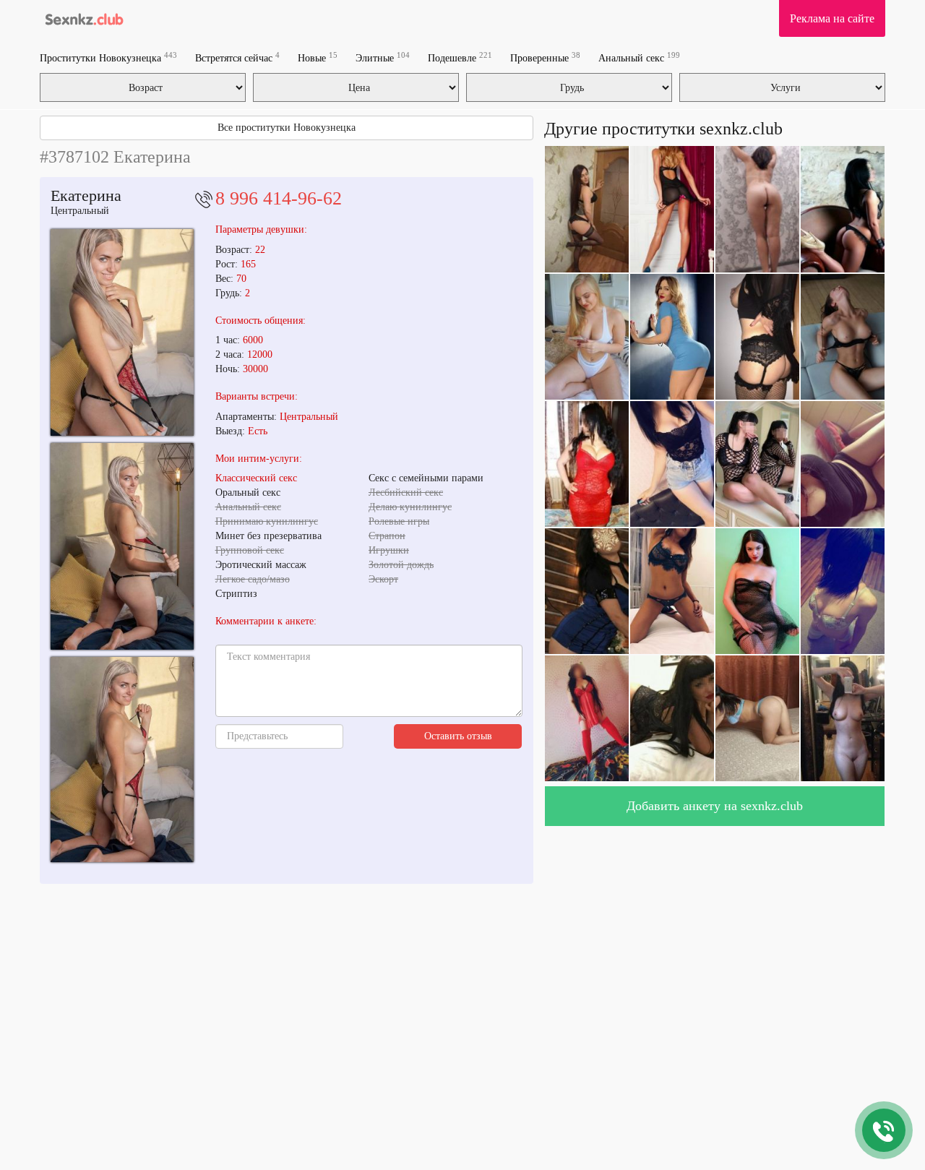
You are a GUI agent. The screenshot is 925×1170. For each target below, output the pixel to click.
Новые (317, 57)
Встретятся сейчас (237, 57)
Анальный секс (639, 57)
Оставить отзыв (458, 736)
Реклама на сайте (832, 18)
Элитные (383, 57)
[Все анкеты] (83, 18)
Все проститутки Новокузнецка (287, 127)
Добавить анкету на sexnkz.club (715, 806)
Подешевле (460, 57)
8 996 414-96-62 (278, 198)
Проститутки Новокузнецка (108, 57)
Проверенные (545, 57)
